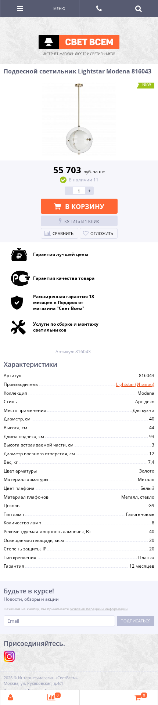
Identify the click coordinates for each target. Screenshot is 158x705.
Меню (59, 8)
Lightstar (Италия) (135, 384)
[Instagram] (9, 656)
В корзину (84, 206)
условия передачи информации (99, 608)
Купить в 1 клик (81, 221)
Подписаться (136, 620)
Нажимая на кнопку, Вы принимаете (66, 608)
